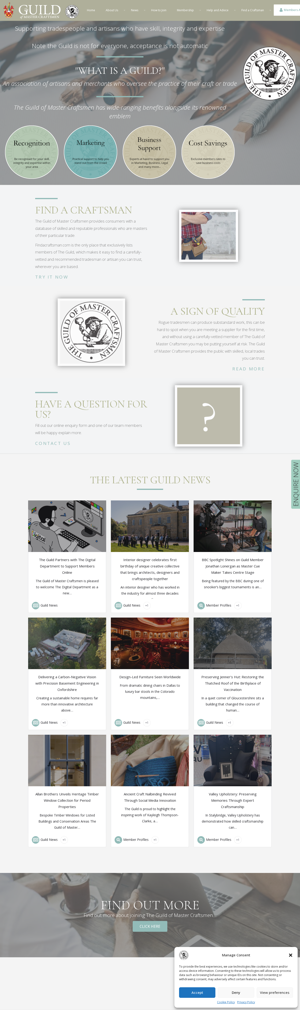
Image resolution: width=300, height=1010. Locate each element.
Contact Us (53, 443)
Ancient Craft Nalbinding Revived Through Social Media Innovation (150, 797)
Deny (236, 992)
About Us (112, 10)
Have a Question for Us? (91, 409)
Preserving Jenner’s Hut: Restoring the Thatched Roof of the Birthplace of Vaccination (232, 683)
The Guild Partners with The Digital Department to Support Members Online (67, 566)
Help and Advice (218, 10)
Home (91, 10)
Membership (185, 10)
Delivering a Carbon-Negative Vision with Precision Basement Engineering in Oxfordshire (67, 683)
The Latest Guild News (150, 480)
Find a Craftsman (252, 10)
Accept (197, 992)
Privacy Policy (246, 1002)
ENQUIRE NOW (295, 484)
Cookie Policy (226, 1002)
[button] (290, 955)
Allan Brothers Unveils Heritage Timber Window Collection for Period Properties (67, 800)
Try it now (51, 277)
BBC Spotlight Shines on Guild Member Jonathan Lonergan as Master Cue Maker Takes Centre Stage (233, 566)
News (134, 10)
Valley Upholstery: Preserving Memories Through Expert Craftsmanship (233, 800)
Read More (248, 369)
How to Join (158, 10)
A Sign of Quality (218, 311)
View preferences (274, 992)
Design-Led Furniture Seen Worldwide (150, 677)
